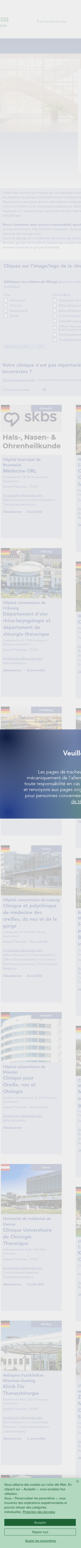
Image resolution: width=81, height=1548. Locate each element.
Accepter (40, 1522)
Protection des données (39, 1512)
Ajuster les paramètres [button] (40, 1540)
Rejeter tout (40, 1532)
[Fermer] (75, 1484)
